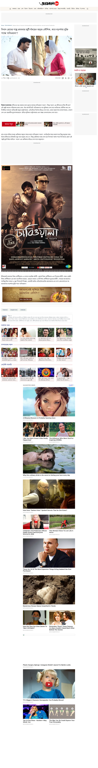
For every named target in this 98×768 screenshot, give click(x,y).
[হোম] (10, 9)
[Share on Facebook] (62, 78)
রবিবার (77, 9)
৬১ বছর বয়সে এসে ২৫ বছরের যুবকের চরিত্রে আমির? (45, 340)
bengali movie (14, 309)
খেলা (35, 9)
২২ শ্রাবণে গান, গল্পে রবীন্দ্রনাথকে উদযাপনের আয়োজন (45, 360)
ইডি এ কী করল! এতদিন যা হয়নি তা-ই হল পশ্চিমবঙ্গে (27, 359)
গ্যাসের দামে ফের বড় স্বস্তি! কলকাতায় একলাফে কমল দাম (9, 380)
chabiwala (23, 309)
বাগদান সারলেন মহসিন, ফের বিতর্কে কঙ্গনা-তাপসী (9, 339)
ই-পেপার (82, 9)
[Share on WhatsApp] (69, 78)
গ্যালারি (68, 9)
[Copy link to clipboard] (71, 78)
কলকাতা (14, 9)
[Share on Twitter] (66, 78)
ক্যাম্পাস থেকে (53, 9)
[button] (43, 8)
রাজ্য (19, 9)
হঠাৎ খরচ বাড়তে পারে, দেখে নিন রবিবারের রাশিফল (46, 379)
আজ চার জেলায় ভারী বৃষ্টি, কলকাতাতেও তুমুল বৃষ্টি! (27, 379)
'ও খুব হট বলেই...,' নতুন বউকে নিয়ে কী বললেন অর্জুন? (63, 380)
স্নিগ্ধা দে (5, 78)
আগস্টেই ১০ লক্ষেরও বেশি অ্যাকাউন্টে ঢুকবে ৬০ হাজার (9, 359)
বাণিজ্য (46, 9)
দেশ (22, 9)
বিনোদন (31, 9)
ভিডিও (73, 9)
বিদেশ (25, 9)
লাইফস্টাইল (40, 9)
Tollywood (5, 309)
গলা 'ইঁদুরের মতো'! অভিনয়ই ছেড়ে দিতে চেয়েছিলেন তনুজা (64, 339)
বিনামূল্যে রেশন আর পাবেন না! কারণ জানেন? (63, 359)
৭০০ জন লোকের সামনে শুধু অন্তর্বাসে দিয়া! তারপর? (27, 339)
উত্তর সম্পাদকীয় (61, 9)
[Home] (49, 3)
